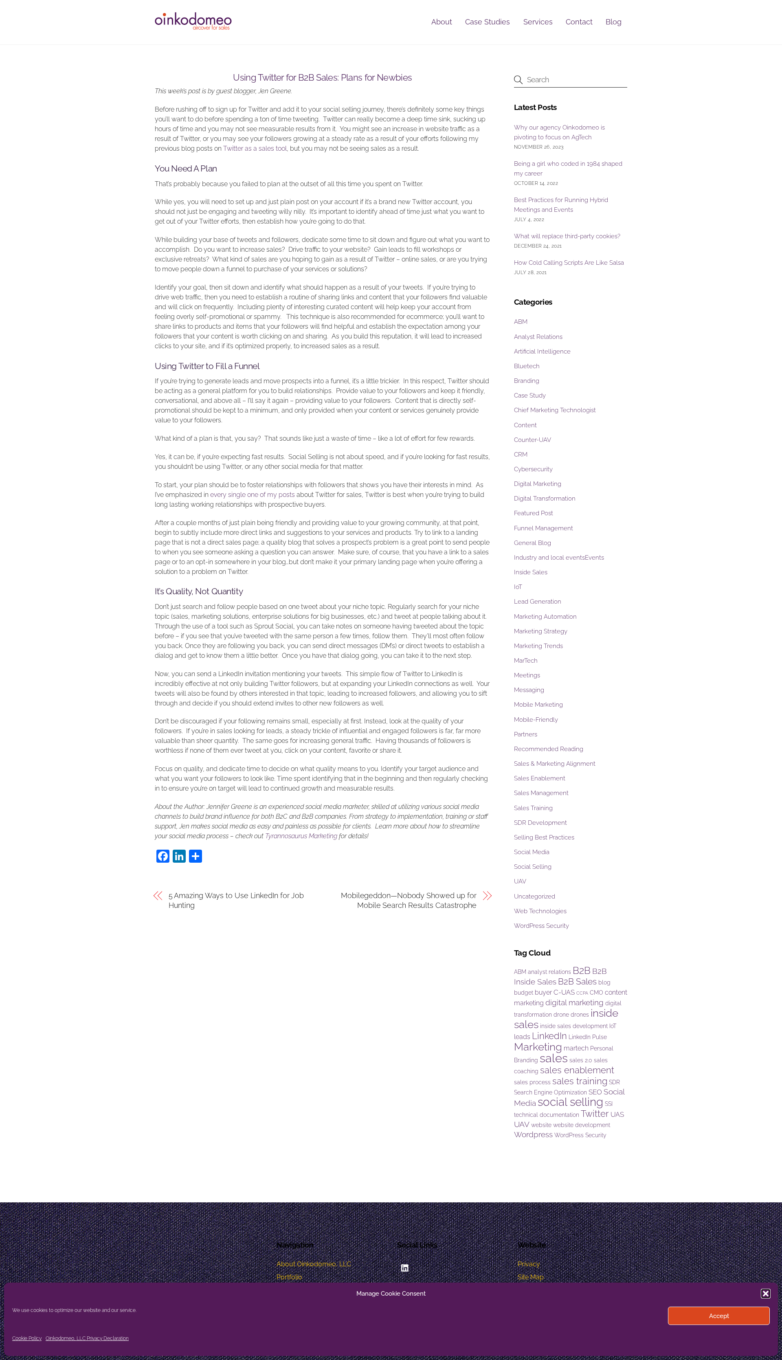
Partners (525, 734)
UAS (617, 1114)
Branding (526, 380)
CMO (596, 992)
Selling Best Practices (544, 837)
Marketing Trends (538, 646)
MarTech (526, 660)
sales (554, 1058)
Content (525, 425)
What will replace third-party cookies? (567, 236)
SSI (609, 1104)
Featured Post (533, 513)
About (441, 22)
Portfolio (289, 1277)
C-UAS (564, 992)
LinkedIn (549, 1035)
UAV (520, 881)
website (541, 1125)
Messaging (529, 690)
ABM (520, 321)
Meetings (527, 675)
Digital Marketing (537, 484)
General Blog (532, 543)
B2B (582, 970)
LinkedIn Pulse (588, 1037)
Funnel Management (543, 528)
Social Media (531, 852)
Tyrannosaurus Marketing (301, 836)
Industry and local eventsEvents (559, 557)
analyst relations (549, 972)
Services (538, 22)
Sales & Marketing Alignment (554, 763)
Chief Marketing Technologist (555, 410)
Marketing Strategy (540, 631)
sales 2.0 (580, 1060)
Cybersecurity (533, 469)
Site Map (531, 1277)
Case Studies (487, 22)
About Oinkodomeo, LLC (314, 1264)
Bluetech (527, 366)
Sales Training (533, 808)
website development (581, 1125)
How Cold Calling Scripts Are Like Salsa (569, 262)
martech (576, 1048)
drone (561, 1014)
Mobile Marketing (538, 704)
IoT (518, 587)
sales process (532, 1082)
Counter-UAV (532, 440)
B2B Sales (577, 981)
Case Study (530, 395)
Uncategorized (534, 896)
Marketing (538, 1047)
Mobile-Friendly (536, 719)
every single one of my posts (252, 495)
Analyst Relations (538, 337)
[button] (766, 1294)
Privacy (529, 1264)
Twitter (595, 1113)
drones (580, 1014)
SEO (595, 1092)
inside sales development (574, 1026)
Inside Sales (530, 572)
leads (522, 1037)
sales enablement (577, 1070)
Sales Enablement (539, 778)
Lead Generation (537, 601)
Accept (719, 1316)
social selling (570, 1102)
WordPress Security (541, 925)
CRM (520, 454)
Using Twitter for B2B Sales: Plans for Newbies (322, 77)
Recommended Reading (548, 749)
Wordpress (533, 1134)
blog (604, 982)
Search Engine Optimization (550, 1092)
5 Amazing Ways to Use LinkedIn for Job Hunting (236, 900)
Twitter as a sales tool (255, 148)
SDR (614, 1082)
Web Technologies (540, 911)
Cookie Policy (27, 1338)
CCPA (582, 993)
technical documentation (546, 1115)
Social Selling (532, 866)
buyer (543, 992)
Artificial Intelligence (542, 351)
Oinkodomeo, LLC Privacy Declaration (87, 1338)
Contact (579, 22)
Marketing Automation (545, 616)
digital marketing (574, 1002)
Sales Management (541, 793)
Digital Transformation (545, 498)
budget (523, 992)
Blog (614, 22)
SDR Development (540, 822)
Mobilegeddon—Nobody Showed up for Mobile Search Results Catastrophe (409, 900)
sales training (579, 1081)
